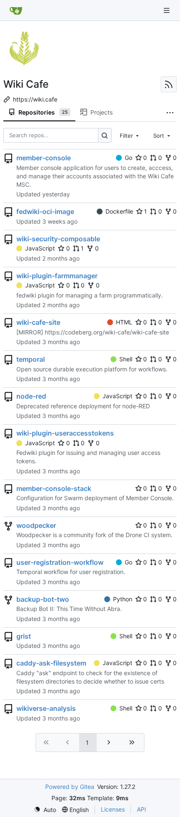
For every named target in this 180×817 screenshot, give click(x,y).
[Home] (16, 10)
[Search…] (105, 135)
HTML (124, 322)
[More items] (170, 112)
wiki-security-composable (58, 239)
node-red (31, 396)
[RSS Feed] (169, 84)
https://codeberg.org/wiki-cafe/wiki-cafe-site (107, 332)
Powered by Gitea (69, 786)
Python (122, 599)
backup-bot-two (42, 599)
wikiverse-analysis (46, 708)
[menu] (45, 809)
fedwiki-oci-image (45, 211)
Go (128, 157)
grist (23, 636)
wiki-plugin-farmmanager (57, 275)
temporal (30, 359)
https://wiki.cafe (35, 99)
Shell (125, 359)
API (141, 809)
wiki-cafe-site (38, 322)
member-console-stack (53, 488)
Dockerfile (119, 211)
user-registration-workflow (59, 562)
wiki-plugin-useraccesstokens (65, 433)
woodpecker (36, 525)
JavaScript (40, 248)
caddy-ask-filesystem (51, 663)
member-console (43, 158)
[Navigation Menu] (167, 10)
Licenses (113, 809)
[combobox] (130, 135)
